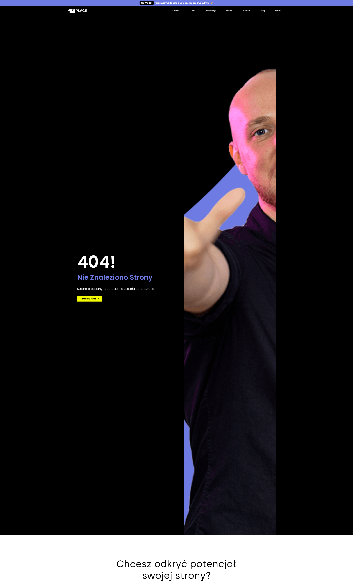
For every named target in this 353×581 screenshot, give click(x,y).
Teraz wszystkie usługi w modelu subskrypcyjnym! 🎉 (177, 3)
